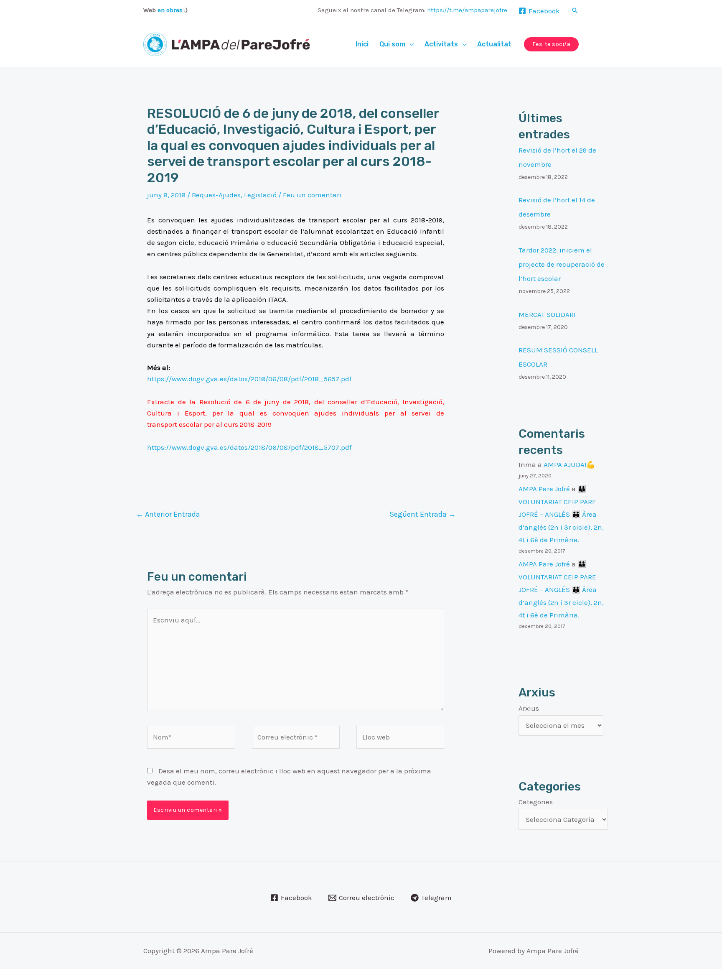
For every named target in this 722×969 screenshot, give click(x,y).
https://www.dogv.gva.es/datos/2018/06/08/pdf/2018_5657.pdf (249, 379)
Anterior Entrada (168, 514)
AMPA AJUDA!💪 (569, 464)
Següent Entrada (422, 514)
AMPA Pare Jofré (544, 488)
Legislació (260, 195)
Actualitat (494, 44)
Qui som (392, 44)
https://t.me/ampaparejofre (467, 10)
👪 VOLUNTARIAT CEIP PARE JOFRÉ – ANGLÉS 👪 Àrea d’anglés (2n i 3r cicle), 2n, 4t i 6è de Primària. (561, 514)
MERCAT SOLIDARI (547, 314)
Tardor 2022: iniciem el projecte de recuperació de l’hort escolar (562, 264)
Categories (536, 802)
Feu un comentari (312, 195)
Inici (362, 44)
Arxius (529, 708)
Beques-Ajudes (216, 195)
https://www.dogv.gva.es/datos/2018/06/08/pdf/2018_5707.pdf (249, 447)
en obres (170, 10)
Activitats (441, 44)
